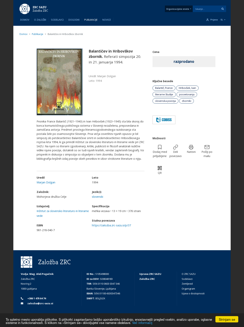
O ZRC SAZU (189, 274)
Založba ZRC (40, 10)
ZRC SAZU (40, 7)
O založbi (40, 19)
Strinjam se (227, 319)
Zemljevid (187, 283)
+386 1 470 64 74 (36, 298)
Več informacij (142, 322)
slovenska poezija (165, 101)
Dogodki (73, 19)
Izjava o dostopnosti (193, 293)
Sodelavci (57, 19)
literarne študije (164, 94)
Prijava (214, 19)
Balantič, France (164, 88)
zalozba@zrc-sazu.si (40, 303)
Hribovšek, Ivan (187, 88)
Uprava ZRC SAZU (150, 274)
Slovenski (97, 196)
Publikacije (91, 19)
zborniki (186, 101)
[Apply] (222, 9)
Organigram (188, 288)
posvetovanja (186, 94)
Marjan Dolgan (46, 182)
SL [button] (222, 19)
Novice (106, 19)
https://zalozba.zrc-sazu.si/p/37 (111, 225)
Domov (24, 19)
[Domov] (24, 8)
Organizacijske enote (177, 8)
